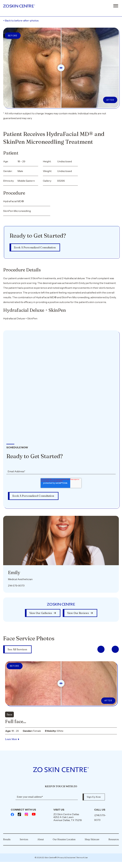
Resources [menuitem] (113, 839)
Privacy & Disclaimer (66, 857)
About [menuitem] (40, 839)
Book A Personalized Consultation (35, 247)
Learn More (11, 739)
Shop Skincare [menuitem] (92, 839)
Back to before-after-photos (21, 20)
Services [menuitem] (24, 839)
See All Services (17, 649)
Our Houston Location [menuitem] (64, 839)
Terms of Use (82, 857)
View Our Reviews (78, 613)
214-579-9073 (16, 585)
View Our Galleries (40, 613)
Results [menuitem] (6, 839)
